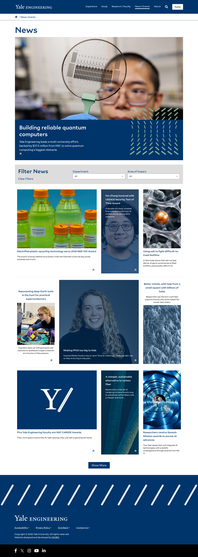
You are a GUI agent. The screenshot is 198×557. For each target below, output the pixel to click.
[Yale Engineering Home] (35, 7)
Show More (99, 465)
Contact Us (83, 527)
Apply (178, 7)
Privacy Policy (43, 527)
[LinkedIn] (44, 550)
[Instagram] (29, 550)
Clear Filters (25, 178)
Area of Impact (136, 171)
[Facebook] (15, 550)
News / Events (28, 17)
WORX (55, 537)
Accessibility (21, 527)
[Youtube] (36, 550)
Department (80, 171)
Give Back (64, 527)
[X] (22, 550)
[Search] (166, 7)
